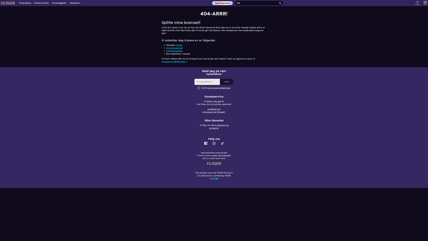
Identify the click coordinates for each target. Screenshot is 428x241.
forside (179, 45)
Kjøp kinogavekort (222, 3)
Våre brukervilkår (224, 156)
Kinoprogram (25, 3)
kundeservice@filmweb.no (174, 61)
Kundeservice (214, 109)
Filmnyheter (75, 3)
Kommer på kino (41, 3)
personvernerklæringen (219, 88)
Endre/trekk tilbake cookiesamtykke (214, 153)
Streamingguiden (174, 51)
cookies (214, 156)
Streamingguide (59, 3)
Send (226, 82)
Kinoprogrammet (174, 48)
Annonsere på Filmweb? (214, 112)
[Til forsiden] (8, 3)
